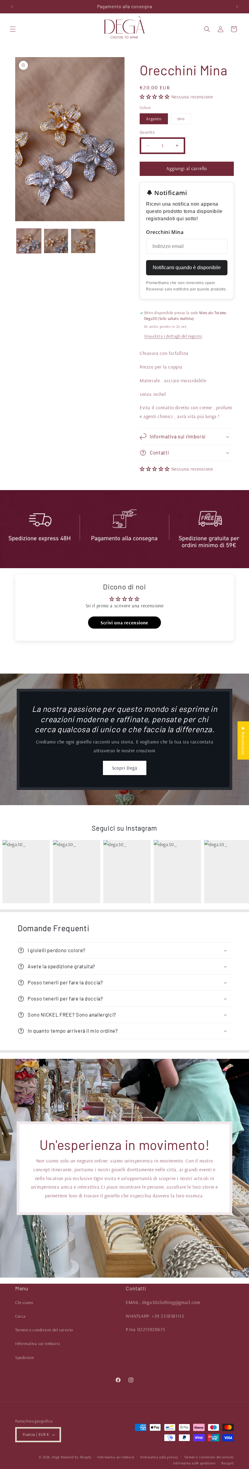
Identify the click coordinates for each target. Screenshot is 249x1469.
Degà (56, 1457)
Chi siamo (24, 1302)
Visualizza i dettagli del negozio (173, 336)
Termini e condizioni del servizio (44, 1330)
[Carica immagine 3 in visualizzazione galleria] (83, 241)
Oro (184, 120)
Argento (154, 119)
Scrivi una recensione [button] (124, 623)
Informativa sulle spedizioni (194, 1463)
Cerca (20, 1316)
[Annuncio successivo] (237, 6)
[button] (12, 29)
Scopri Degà (124, 768)
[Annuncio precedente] (12, 6)
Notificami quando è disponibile (187, 267)
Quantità (147, 132)
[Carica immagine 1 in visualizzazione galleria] (29, 241)
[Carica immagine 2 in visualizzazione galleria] (56, 241)
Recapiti (227, 1463)
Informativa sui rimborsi (37, 1343)
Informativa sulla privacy (159, 1457)
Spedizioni (24, 1357)
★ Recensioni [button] (243, 740)
